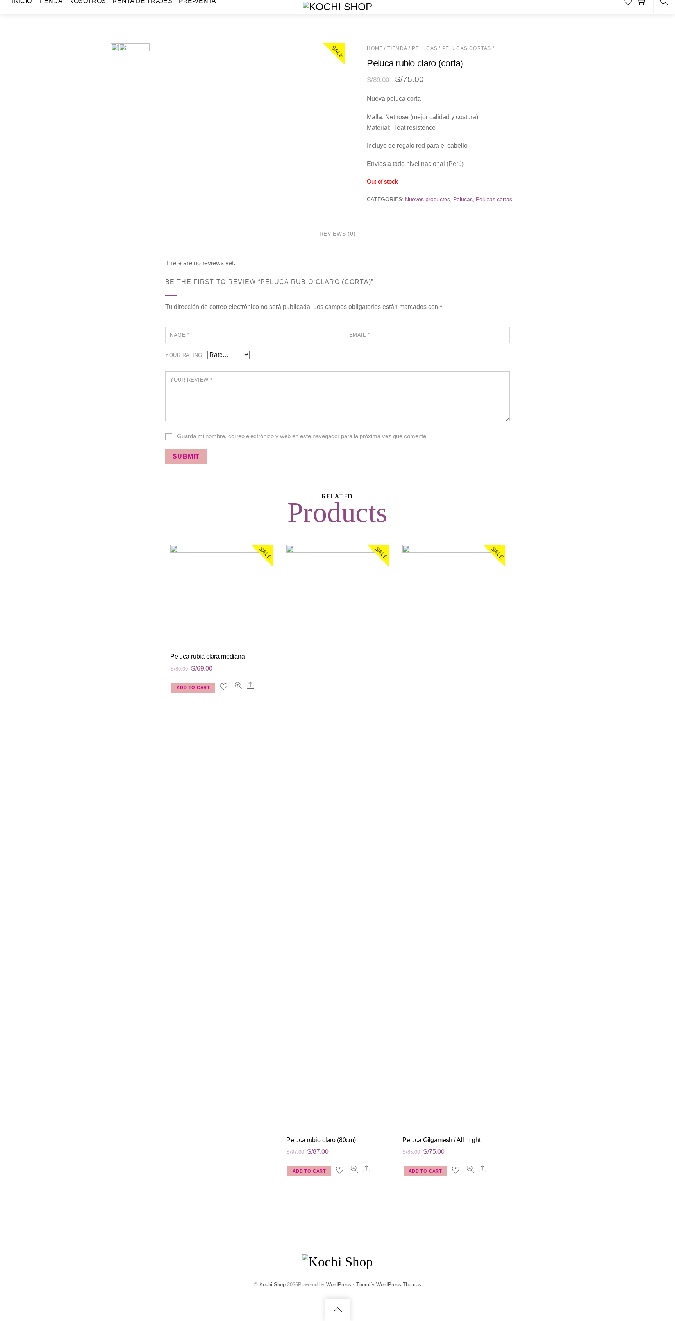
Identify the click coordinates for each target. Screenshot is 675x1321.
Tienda (397, 48)
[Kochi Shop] (337, 6)
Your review (191, 380)
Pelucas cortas (466, 48)
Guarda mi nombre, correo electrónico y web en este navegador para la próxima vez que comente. (302, 436)
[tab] (337, 234)
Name (179, 335)
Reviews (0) (338, 233)
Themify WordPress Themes (388, 1284)
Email (359, 335)
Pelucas (425, 48)
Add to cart (193, 687)
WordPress (338, 1284)
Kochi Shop (272, 1284)
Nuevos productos (427, 199)
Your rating (183, 355)
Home (375, 48)
